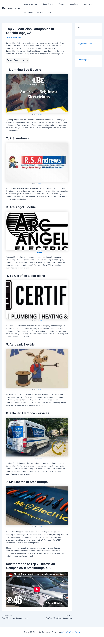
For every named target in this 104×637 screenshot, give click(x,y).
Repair (61, 4)
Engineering (28, 12)
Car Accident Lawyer (44, 12)
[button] (38, 4)
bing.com (39, 114)
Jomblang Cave (84, 60)
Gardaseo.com (11, 8)
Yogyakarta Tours (85, 44)
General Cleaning (30, 4)
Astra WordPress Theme (70, 632)
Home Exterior (48, 4)
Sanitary (87, 4)
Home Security (74, 4)
